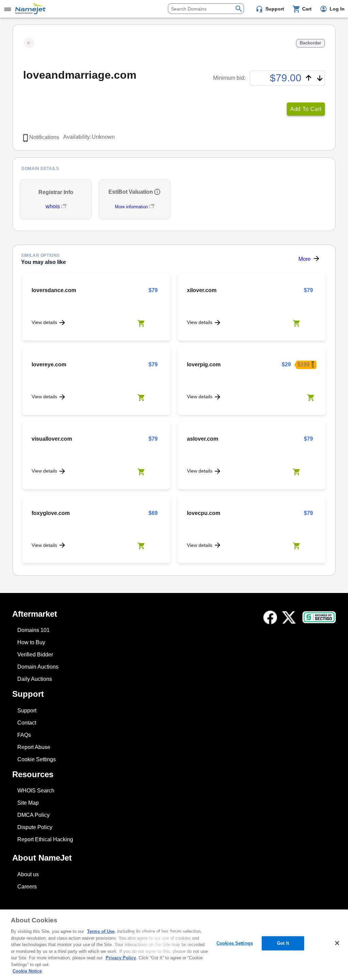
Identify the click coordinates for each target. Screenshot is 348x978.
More (304, 259)
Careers (27, 886)
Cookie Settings (36, 759)
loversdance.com (54, 290)
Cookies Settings (234, 943)
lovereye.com (49, 364)
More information (131, 206)
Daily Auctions (34, 679)
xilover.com (201, 290)
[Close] (337, 943)
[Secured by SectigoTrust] (319, 617)
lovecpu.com (203, 513)
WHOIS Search (35, 790)
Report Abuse (33, 747)
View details (44, 322)
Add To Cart (305, 109)
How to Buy (31, 642)
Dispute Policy (34, 827)
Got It (283, 943)
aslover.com (202, 439)
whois (53, 206)
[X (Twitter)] (289, 617)
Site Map (28, 803)
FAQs (24, 735)
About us (28, 874)
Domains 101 (33, 630)
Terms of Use (101, 931)
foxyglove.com (51, 513)
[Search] (238, 8)
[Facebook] (270, 617)
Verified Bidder (35, 654)
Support (26, 710)
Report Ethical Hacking (45, 839)
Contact (26, 723)
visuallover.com (52, 439)
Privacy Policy (121, 957)
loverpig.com (204, 364)
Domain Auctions (37, 667)
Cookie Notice (27, 971)
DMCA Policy (33, 815)
